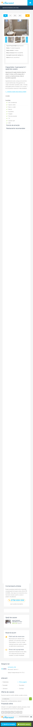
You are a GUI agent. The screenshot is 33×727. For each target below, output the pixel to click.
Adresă (9, 437)
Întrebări (5, 685)
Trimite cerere (12, 478)
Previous (6, 40)
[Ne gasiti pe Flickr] (14, 712)
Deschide (23, 577)
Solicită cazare (24, 724)
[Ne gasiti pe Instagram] (17, 712)
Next (27, 40)
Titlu (7, 300)
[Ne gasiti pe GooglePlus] (5, 712)
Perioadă (9, 389)
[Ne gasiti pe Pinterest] (21, 712)
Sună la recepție (9, 724)
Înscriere (21, 685)
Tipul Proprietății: (11, 45)
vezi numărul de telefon (16, 604)
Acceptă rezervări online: (14, 55)
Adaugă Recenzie (16, 234)
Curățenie (12, 242)
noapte (17, 623)
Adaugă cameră (13, 406)
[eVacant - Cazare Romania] (7, 717)
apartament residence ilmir (17, 621)
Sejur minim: (10, 50)
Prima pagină (23, 682)
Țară (8, 444)
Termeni (5, 688)
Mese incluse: (10, 52)
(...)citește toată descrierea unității (16, 91)
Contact (21, 688)
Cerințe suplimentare (13, 450)
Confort (12, 246)
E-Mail (8, 313)
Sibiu (12, 170)
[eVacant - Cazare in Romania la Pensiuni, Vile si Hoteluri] (16, 3)
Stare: (8, 57)
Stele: (8, 48)
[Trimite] (30, 698)
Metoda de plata (12, 462)
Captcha (9, 367)
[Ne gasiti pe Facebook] (8, 712)
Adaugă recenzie (16, 377)
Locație (12, 253)
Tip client (10, 410)
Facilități (12, 249)
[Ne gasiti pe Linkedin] (11, 712)
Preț (10, 260)
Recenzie (9, 319)
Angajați (12, 257)
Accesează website (13, 209)
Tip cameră (10, 396)
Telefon (9, 430)
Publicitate (6, 682)
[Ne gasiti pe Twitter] (2, 712)
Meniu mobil (30, 3)
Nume (8, 306)
